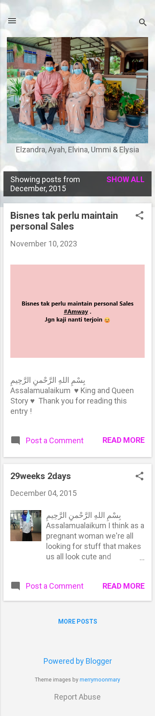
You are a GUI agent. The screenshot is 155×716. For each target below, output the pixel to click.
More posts (77, 621)
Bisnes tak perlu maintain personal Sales (64, 221)
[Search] (143, 23)
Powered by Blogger (77, 661)
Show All (125, 179)
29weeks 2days (40, 476)
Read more (123, 440)
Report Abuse (77, 696)
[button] (139, 216)
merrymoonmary (100, 679)
